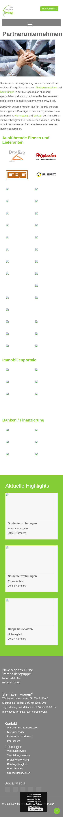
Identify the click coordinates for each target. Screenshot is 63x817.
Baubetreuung (15, 768)
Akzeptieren (35, 809)
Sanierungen (7, 92)
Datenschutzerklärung (19, 736)
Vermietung (21, 115)
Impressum (13, 740)
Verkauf (37, 115)
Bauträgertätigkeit (17, 764)
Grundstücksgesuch (18, 773)
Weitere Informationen (35, 805)
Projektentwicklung (18, 759)
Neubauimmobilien (46, 87)
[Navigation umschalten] (30, 24)
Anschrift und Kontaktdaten (22, 727)
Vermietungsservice (18, 755)
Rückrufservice (49, 8)
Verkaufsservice (16, 750)
